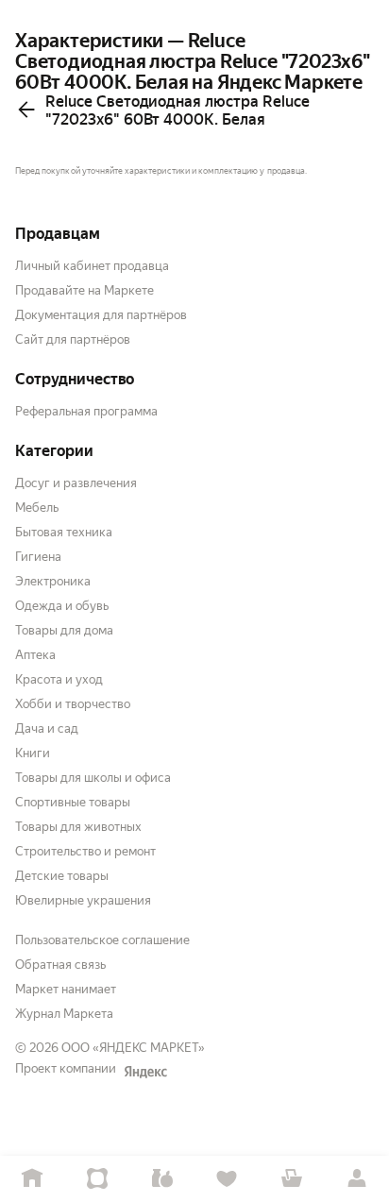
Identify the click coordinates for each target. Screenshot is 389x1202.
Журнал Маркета (64, 1014)
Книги (32, 753)
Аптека (35, 655)
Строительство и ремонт (85, 851)
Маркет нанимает (65, 989)
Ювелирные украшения (83, 900)
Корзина (292, 1179)
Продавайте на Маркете (84, 290)
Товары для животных (78, 827)
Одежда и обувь (62, 606)
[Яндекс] (145, 1071)
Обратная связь (60, 964)
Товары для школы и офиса (93, 777)
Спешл (97, 1179)
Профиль (356, 1179)
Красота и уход (59, 679)
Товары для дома (64, 630)
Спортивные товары (72, 802)
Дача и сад (46, 728)
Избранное (227, 1179)
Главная (32, 1179)
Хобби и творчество (72, 704)
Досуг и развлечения (76, 483)
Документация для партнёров (101, 315)
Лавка (161, 1179)
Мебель (37, 507)
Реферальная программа (86, 411)
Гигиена (38, 557)
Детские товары (62, 876)
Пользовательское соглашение (102, 940)
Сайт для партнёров (72, 339)
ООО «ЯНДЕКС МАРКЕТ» (133, 1048)
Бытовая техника (63, 532)
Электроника (53, 581)
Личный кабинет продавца (92, 266)
